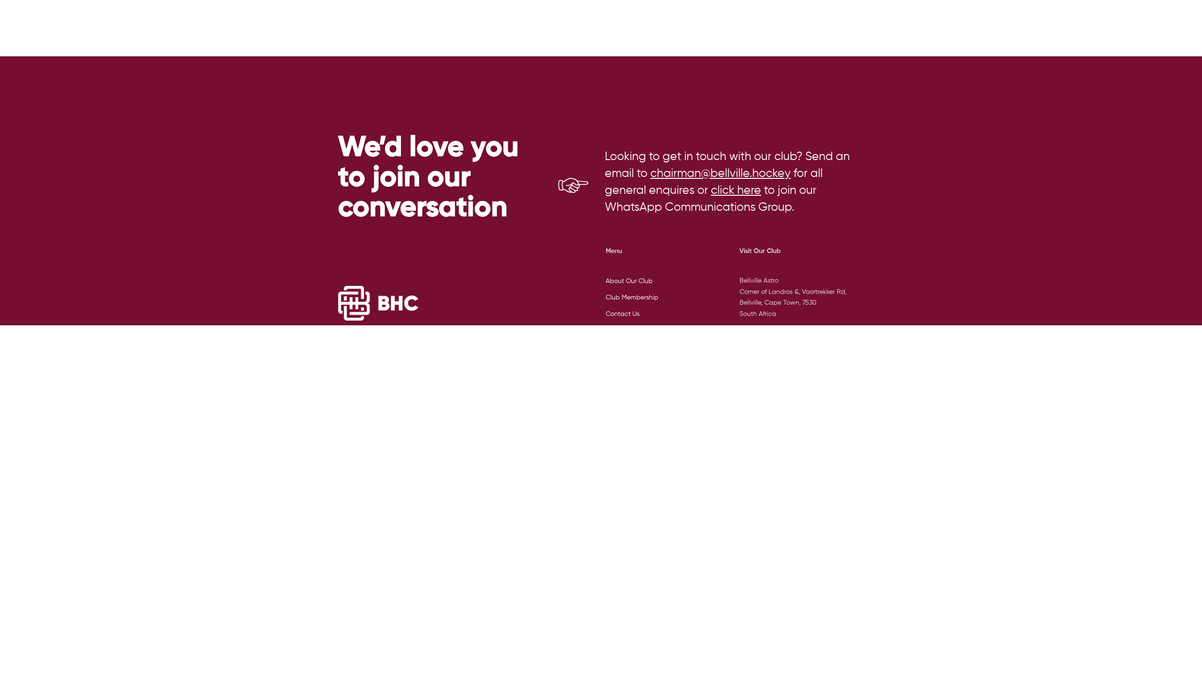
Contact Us (623, 314)
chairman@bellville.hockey (720, 174)
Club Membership (632, 297)
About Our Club (629, 281)
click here (736, 191)
